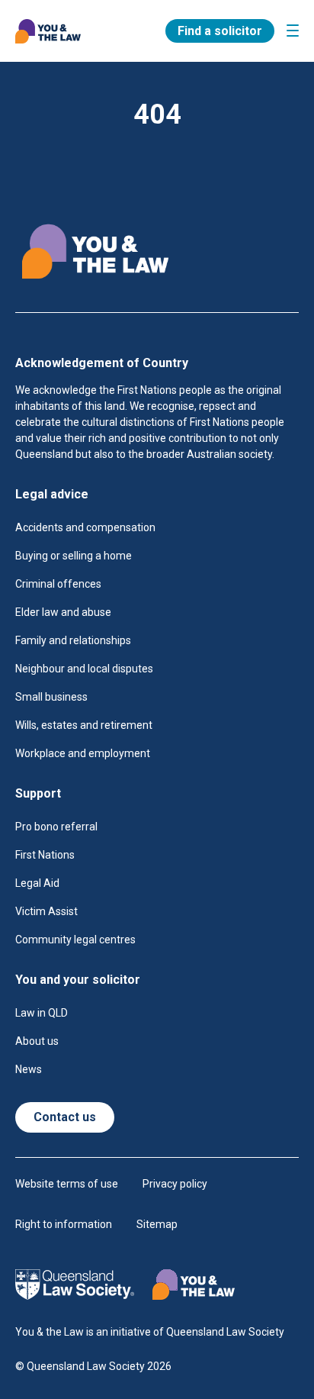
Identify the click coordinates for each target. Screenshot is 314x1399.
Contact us (65, 1117)
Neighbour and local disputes (84, 668)
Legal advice (51, 494)
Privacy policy (175, 1184)
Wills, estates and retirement (83, 725)
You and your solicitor (77, 979)
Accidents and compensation (85, 527)
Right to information (63, 1224)
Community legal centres (75, 939)
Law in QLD (41, 1013)
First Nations (45, 855)
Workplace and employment (82, 753)
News (28, 1069)
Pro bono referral (56, 826)
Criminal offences (58, 584)
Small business (51, 697)
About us (37, 1041)
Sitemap (157, 1224)
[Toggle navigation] (293, 30)
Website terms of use (66, 1184)
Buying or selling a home (73, 556)
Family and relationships (73, 640)
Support (38, 793)
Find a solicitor (220, 31)
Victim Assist (46, 911)
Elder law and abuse (63, 612)
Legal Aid (37, 883)
